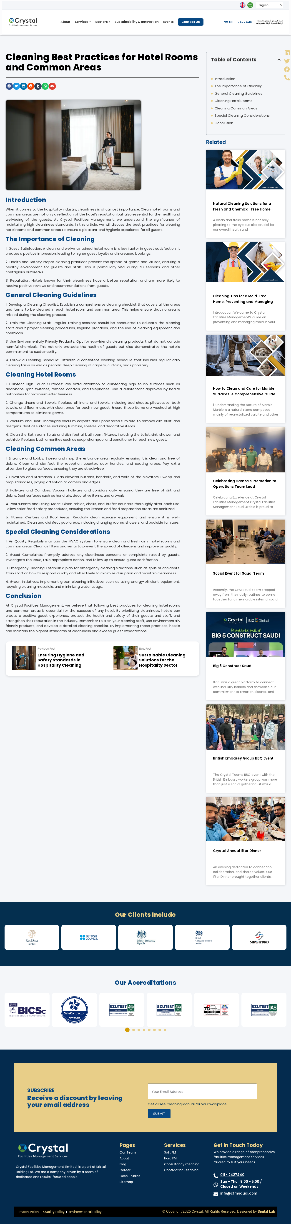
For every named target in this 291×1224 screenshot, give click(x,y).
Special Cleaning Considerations (242, 115)
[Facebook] (287, 69)
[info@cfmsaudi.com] (215, 1194)
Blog (123, 1164)
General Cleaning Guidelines (238, 93)
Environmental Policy (85, 1211)
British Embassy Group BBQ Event (243, 758)
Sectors (102, 22)
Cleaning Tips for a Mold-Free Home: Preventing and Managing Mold (243, 302)
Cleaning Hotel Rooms (233, 100)
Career (125, 1170)
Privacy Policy (28, 1211)
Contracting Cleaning (181, 1170)
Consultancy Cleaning (181, 1164)
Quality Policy (54, 1211)
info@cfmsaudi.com (238, 1193)
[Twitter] (287, 61)
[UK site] (243, 5)
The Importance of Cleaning (238, 86)
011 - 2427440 (232, 1174)
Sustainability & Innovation (137, 22)
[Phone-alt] (287, 78)
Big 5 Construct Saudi (232, 665)
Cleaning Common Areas (236, 108)
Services (83, 22)
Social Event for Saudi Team (238, 573)
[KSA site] (250, 5)
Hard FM (170, 1158)
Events (168, 22)
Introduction (225, 78)
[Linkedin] (287, 53)
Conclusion (224, 123)
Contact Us (190, 22)
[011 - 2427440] (215, 1175)
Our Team (128, 1152)
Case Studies (130, 1176)
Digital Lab (266, 1211)
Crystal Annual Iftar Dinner (237, 850)
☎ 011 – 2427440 (238, 21)
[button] (9, 86)
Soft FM (170, 1152)
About (65, 22)
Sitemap (126, 1182)
